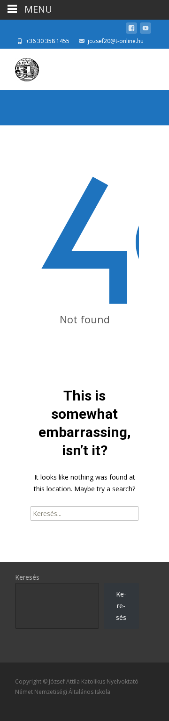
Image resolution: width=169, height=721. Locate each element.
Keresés (27, 577)
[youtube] (145, 29)
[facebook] (131, 29)
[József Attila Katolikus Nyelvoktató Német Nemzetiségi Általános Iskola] (19, 67)
